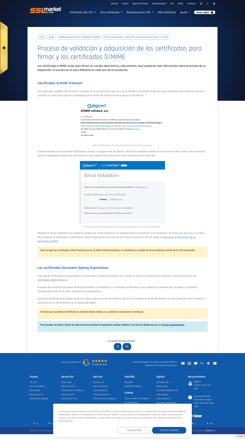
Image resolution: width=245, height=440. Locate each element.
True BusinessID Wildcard (104, 398)
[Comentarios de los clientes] (95, 362)
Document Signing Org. (166, 403)
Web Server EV (36, 394)
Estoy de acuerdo (169, 430)
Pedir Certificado (167, 12)
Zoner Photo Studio (48, 431)
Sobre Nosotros (159, 3)
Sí (118, 346)
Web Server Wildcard (39, 398)
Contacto (191, 3)
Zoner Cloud (34, 431)
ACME (180, 3)
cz (36, 423)
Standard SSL (162, 382)
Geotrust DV (98, 382)
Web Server (35, 390)
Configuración (134, 430)
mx (211, 423)
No (126, 346)
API (172, 3)
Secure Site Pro (68, 386)
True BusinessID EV (101, 394)
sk (52, 423)
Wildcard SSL (162, 386)
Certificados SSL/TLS (82, 12)
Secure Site (66, 382)
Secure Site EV (68, 394)
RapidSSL (129, 382)
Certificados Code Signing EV (52, 280)
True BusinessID (100, 390)
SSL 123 (33, 382)
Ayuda (184, 12)
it (195, 423)
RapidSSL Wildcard (133, 386)
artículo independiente (172, 325)
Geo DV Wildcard (100, 386)
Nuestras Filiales (140, 3)
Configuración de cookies (194, 431)
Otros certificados (110, 12)
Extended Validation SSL (167, 390)
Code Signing (162, 394)
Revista (114, 3)
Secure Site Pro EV (69, 398)
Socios (125, 3)
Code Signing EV (163, 398)
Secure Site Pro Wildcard (72, 390)
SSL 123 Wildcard (37, 386)
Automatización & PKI (139, 12)
